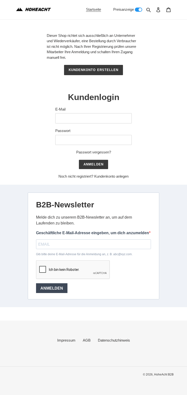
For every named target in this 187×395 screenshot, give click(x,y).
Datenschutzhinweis (114, 340)
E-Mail (60, 109)
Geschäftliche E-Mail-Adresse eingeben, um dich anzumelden (92, 233)
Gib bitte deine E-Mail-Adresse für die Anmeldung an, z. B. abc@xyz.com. (84, 254)
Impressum (66, 340)
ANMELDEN (51, 288)
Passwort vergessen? (93, 152)
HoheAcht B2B (164, 374)
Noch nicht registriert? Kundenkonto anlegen (93, 176)
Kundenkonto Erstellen (93, 70)
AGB (87, 340)
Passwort (62, 131)
